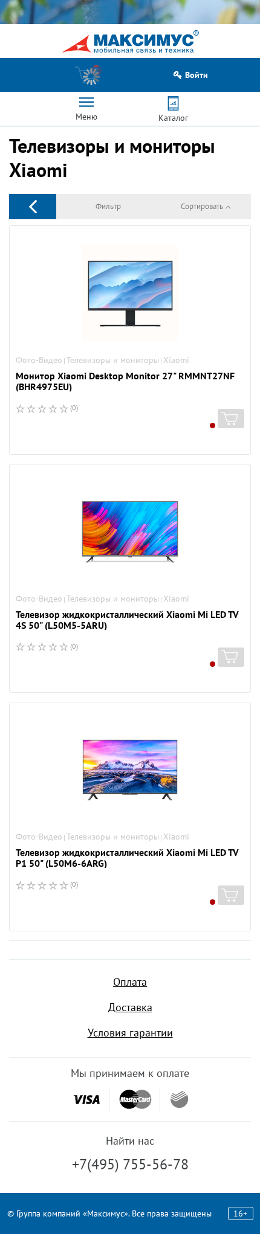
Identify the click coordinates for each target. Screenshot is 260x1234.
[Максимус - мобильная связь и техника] (130, 41)
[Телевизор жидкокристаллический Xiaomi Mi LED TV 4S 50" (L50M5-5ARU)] (130, 532)
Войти (196, 75)
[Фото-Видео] (32, 206)
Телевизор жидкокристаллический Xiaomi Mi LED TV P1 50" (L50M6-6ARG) (127, 857)
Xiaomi (176, 360)
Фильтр (108, 206)
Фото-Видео (39, 360)
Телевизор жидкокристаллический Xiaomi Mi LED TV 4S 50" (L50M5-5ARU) (127, 619)
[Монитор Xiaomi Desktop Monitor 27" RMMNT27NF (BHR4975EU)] (130, 293)
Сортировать (202, 206)
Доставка (130, 1007)
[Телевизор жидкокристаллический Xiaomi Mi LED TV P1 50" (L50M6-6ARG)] (130, 770)
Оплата (130, 982)
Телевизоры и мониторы (113, 360)
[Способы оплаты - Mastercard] (135, 1100)
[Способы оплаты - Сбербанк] (179, 1099)
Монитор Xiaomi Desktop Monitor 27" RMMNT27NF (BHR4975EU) (125, 381)
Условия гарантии (130, 1033)
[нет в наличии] (231, 418)
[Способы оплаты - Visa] (86, 1099)
